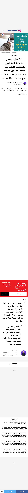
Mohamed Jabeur (12, 82)
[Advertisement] (14, 14)
